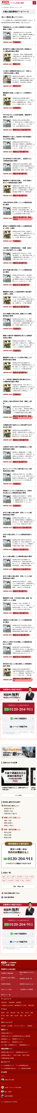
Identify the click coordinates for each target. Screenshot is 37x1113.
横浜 (7, 1015)
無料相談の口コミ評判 (20, 1005)
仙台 (7, 1012)
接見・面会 (6, 876)
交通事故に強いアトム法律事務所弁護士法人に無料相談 (15, 1036)
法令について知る (6, 989)
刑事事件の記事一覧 (26, 978)
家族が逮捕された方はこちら (27, 973)
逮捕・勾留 (7, 820)
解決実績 (18, 1002)
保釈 (13, 876)
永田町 (3, 1012)
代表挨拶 (3, 1026)
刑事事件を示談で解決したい (8, 978)
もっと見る (18, 795)
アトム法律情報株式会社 (22, 1065)
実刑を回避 (7, 835)
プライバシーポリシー (20, 1026)
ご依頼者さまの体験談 (26, 989)
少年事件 (11, 880)
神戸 (29, 1015)
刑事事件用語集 (6, 984)
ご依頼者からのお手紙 (7, 1005)
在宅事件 (20, 876)
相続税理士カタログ (17, 1042)
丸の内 (27, 1012)
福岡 (2, 1018)
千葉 (18, 1012)
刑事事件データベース (18, 1039)
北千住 (3, 1015)
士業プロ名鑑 (25, 1055)
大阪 (25, 1015)
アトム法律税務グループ (7, 1065)
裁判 (4, 880)
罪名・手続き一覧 (18, 886)
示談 (27, 876)
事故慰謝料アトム (5, 1039)
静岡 (12, 1015)
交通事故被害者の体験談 (7, 1058)
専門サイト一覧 (6, 995)
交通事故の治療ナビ (6, 1055)
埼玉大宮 (13, 1012)
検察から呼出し (9, 825)
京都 (21, 1015)
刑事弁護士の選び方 (10, 813)
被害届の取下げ (9, 808)
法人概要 (10, 1026)
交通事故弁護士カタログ (22, 1052)
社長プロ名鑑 (16, 1055)
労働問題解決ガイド (24, 1045)
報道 (18, 880)
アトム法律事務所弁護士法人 (8, 1068)
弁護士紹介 (4, 1002)
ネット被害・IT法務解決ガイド (9, 1045)
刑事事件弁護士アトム (7, 1033)
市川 (22, 1012)
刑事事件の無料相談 (7, 973)
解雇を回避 (7, 837)
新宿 (32, 1012)
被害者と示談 (8, 811)
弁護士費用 (12, 1002)
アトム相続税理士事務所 (24, 1068)
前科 (32, 876)
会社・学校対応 (26, 880)
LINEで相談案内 (20, 719)
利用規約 (29, 1026)
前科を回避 (7, 832)
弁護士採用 (31, 1005)
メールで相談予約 (20, 727)
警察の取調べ (8, 823)
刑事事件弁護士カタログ (7, 1052)
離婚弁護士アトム (5, 1042)
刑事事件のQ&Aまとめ (26, 984)
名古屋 (16, 1015)
